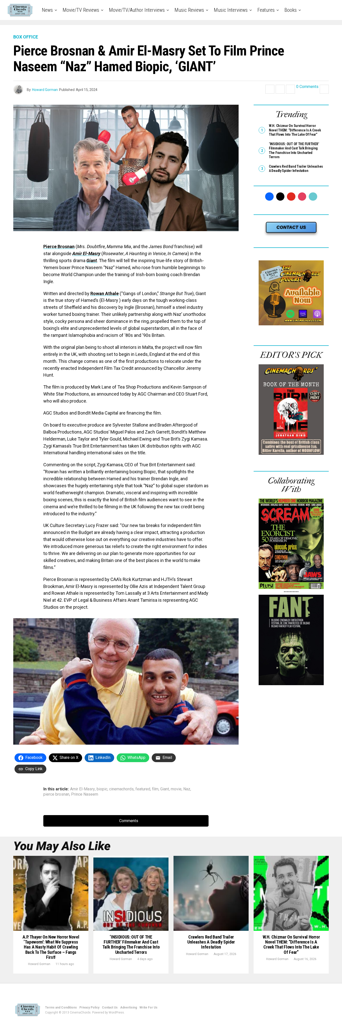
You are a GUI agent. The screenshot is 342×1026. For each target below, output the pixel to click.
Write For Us (148, 1007)
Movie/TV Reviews (81, 10)
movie (176, 789)
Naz (186, 789)
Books (290, 10)
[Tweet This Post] (280, 89)
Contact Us (110, 1007)
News (47, 10)
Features (266, 10)
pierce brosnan (56, 794)
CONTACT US (291, 227)
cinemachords (121, 789)
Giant (91, 260)
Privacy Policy (89, 1007)
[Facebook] (269, 196)
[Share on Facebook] (269, 89)
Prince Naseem (84, 794)
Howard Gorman (45, 90)
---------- (291, 591)
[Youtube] (291, 196)
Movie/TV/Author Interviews (137, 10)
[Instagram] (302, 196)
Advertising (128, 1007)
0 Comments (307, 87)
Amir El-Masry (86, 253)
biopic (102, 789)
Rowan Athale (104, 293)
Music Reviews (189, 10)
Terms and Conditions (61, 1007)
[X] (280, 196)
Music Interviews (231, 10)
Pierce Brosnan (59, 246)
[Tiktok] (312, 196)
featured (142, 789)
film (155, 789)
